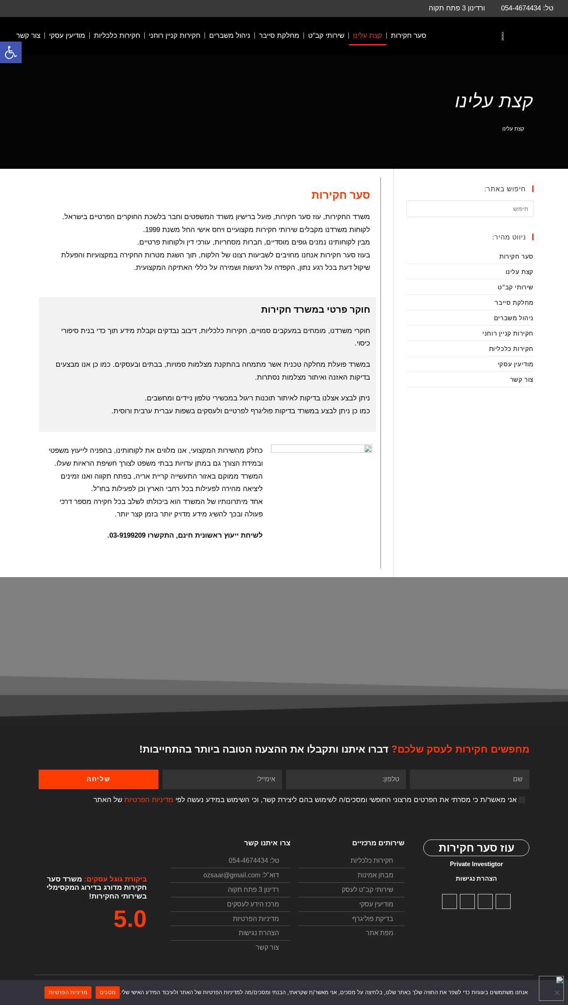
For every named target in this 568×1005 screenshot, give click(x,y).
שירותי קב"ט (326, 36)
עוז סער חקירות (476, 848)
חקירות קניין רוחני (174, 36)
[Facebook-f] (449, 901)
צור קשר (28, 36)
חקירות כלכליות (117, 36)
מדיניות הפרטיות (148, 800)
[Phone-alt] (467, 901)
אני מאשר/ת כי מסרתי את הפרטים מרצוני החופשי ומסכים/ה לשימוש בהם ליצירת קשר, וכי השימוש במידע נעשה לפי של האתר (305, 800)
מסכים (108, 992)
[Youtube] (485, 901)
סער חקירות (408, 36)
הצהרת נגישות (476, 878)
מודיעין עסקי (67, 36)
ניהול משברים (229, 36)
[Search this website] (469, 208)
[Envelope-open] (503, 901)
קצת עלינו (367, 36)
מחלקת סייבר (279, 36)
